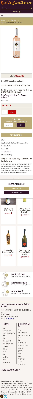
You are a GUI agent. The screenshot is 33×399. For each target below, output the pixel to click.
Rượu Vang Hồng (7, 152)
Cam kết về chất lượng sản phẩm (9, 334)
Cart (4, 338)
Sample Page (6, 357)
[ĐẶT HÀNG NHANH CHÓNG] (5, 284)
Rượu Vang (13, 20)
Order (4, 354)
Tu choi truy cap (6, 362)
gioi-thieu (5, 349)
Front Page (5, 346)
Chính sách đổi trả (7, 341)
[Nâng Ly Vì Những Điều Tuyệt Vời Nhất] (16, 4)
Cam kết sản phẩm (7, 331)
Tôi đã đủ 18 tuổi (16, 188)
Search (4, 360)
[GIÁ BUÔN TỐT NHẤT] (5, 293)
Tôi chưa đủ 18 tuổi (16, 192)
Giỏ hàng (17, 11)
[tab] (16, 135)
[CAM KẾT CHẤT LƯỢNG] (5, 276)
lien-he (4, 352)
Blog (4, 328)
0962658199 (18, 293)
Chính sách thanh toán (8, 344)
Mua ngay (12, 112)
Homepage (3, 20)
